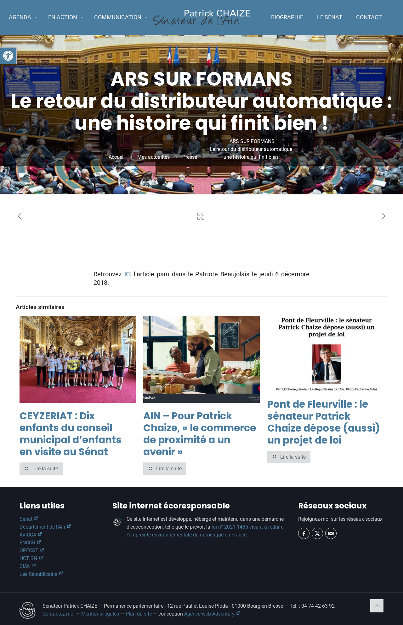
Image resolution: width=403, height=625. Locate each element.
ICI (128, 274)
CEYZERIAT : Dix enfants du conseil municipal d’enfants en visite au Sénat (71, 434)
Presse (189, 157)
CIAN (26, 566)
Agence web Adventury (210, 614)
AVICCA (28, 535)
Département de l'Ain (43, 527)
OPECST (30, 550)
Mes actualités (153, 157)
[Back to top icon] (376, 605)
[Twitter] (317, 533)
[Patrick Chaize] (201, 17)
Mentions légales (100, 614)
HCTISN (29, 558)
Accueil (117, 157)
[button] (8, 56)
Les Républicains (39, 574)
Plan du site (139, 614)
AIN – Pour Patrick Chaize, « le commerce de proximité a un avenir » (199, 434)
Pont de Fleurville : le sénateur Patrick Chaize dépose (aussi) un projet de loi (323, 422)
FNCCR (28, 543)
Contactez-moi (59, 614)
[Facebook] (303, 533)
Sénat (27, 519)
